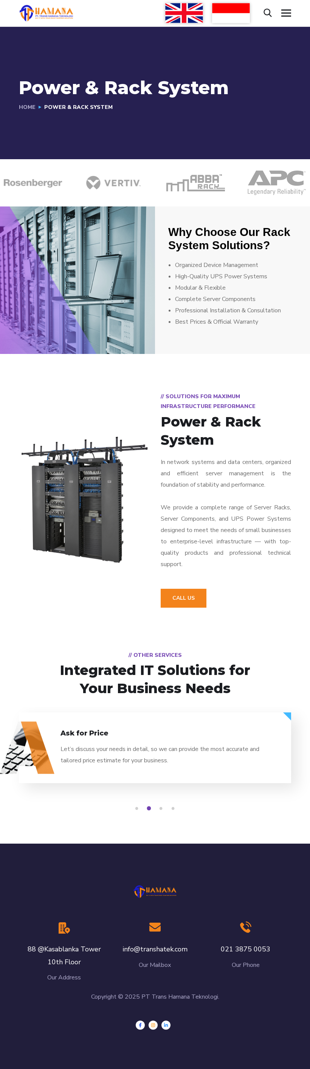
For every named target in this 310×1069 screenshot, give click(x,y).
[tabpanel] (155, 754)
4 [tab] (174, 808)
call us (183, 598)
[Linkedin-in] (165, 1025)
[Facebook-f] (140, 1025)
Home (27, 107)
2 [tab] (150, 808)
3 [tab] (162, 808)
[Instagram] (153, 1025)
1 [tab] (138, 808)
